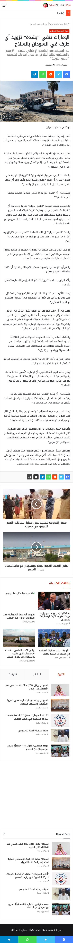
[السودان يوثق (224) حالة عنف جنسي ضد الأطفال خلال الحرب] (60, 690)
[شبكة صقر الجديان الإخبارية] (56, 5)
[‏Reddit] (54, 476)
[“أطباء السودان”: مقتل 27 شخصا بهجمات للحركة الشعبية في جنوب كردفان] (60, 720)
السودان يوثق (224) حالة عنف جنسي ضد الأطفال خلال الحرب (27, 687)
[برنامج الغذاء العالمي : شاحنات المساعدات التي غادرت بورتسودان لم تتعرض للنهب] (19, 638)
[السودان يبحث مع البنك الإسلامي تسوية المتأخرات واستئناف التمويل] (60, 705)
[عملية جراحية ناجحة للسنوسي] (60, 735)
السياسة (54, 24)
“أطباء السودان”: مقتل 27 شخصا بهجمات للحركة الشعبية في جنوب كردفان (27, 717)
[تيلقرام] (42, 476)
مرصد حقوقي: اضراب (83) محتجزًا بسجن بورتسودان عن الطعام (27, 747)
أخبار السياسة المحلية (39, 24)
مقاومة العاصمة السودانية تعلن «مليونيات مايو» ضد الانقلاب (19, 616)
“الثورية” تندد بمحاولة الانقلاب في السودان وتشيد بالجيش (54, 652)
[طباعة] (29, 476)
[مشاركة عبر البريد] (36, 476)
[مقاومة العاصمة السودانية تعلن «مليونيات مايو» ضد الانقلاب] (19, 601)
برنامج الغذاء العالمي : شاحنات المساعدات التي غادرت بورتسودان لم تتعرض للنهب (19, 653)
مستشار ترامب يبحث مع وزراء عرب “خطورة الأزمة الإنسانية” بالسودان (55, 616)
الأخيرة (61, 674)
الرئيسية (63, 24)
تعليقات (12, 674)
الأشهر (37, 674)
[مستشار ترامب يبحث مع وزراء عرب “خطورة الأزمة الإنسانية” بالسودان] (54, 601)
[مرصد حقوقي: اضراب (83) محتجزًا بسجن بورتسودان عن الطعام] (60, 750)
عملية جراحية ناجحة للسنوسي (33, 730)
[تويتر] (61, 476)
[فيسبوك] (67, 476)
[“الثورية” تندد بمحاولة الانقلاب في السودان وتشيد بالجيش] (54, 638)
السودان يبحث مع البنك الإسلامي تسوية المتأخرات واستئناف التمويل (27, 702)
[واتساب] (48, 476)
